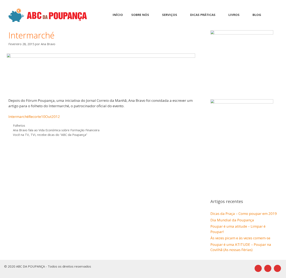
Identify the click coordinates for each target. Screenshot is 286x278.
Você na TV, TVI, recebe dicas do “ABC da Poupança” (50, 135)
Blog (257, 15)
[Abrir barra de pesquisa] (271, 14)
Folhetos (19, 126)
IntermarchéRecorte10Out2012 (34, 116)
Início (118, 15)
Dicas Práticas (202, 15)
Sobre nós (140, 15)
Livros (234, 15)
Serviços (169, 15)
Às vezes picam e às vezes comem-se (240, 238)
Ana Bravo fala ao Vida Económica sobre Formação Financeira (56, 130)
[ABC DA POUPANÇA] (47, 14)
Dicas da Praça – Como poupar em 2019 (243, 213)
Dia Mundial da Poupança (232, 220)
